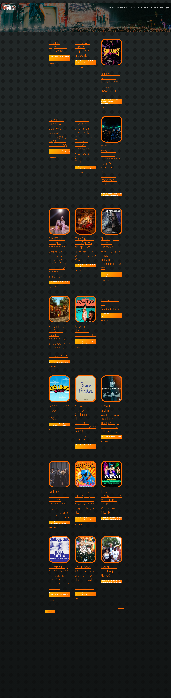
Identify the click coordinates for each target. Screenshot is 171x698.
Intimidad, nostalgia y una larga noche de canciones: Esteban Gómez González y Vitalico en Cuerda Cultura (83, 141)
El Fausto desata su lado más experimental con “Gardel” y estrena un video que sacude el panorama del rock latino (111, 167)
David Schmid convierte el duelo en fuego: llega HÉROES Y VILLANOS (110, 418)
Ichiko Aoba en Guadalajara (110, 304)
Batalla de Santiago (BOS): (109, 571)
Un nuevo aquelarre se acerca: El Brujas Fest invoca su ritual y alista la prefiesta (111, 82)
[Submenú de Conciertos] (135, 7)
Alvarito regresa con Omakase (58, 47)
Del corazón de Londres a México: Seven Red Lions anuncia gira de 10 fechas (59, 504)
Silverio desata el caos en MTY (85, 331)
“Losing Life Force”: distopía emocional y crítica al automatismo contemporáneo (111, 253)
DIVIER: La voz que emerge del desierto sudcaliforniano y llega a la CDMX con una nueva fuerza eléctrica (59, 257)
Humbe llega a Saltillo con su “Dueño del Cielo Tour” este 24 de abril (59, 577)
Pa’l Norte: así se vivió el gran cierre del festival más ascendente (85, 577)
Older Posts (122, 608)
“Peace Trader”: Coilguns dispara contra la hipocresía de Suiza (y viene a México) (85, 423)
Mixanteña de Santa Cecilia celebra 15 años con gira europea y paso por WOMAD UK (59, 341)
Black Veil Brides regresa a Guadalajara (84, 49)
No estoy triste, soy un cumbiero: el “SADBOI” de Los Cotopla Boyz (85, 502)
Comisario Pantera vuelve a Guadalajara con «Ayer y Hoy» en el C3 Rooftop (58, 132)
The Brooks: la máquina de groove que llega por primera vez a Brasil (85, 249)
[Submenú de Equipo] (115, 7)
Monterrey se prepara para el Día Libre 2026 (59, 412)
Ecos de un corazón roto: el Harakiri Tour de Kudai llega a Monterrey (111, 502)
